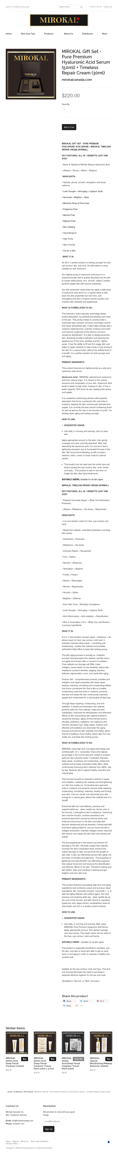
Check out (108, 7)
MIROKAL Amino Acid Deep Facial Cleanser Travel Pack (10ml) (71, 1063)
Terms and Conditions (39, 1141)
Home (9, 34)
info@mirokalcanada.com (22, 1120)
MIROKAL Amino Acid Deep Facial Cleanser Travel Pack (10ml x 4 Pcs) (44, 1063)
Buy (24, 1058)
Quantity (66, 104)
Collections (18, 1091)
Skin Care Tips (28, 34)
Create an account (21, 7)
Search (16, 1141)
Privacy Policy (12, 1143)
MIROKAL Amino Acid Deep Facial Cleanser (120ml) (15, 1062)
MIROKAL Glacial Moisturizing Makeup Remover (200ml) (101, 1062)
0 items (96, 7)
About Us (68, 34)
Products (49, 34)
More (104, 34)
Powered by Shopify (44, 1148)
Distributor (87, 34)
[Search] (81, 6)
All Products (28, 1091)
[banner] (59, 20)
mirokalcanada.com (77, 80)
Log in (8, 7)
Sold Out (78, 1058)
